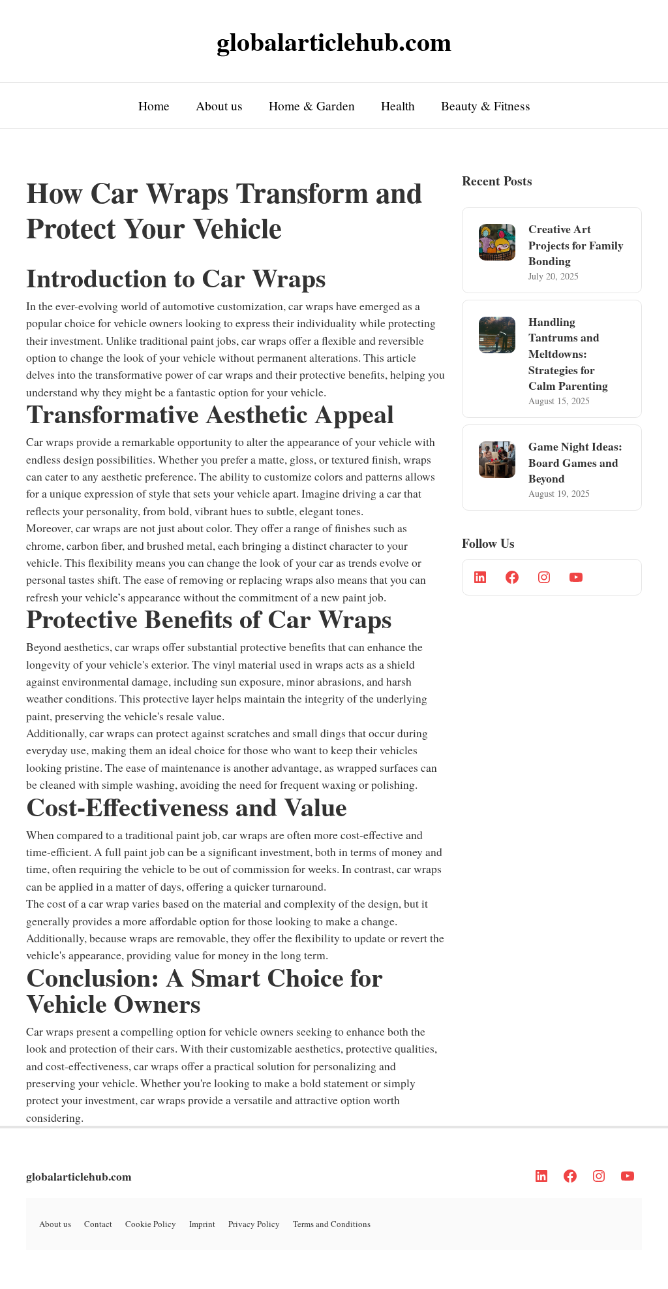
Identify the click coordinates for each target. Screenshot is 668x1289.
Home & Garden (312, 105)
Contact (98, 1224)
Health (398, 105)
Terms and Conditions (332, 1224)
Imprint (202, 1224)
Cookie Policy (150, 1224)
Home (154, 105)
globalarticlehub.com (79, 1176)
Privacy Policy (254, 1224)
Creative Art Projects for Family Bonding (576, 244)
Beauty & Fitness (485, 105)
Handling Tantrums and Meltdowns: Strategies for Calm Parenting (568, 353)
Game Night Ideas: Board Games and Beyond (575, 462)
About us (219, 105)
